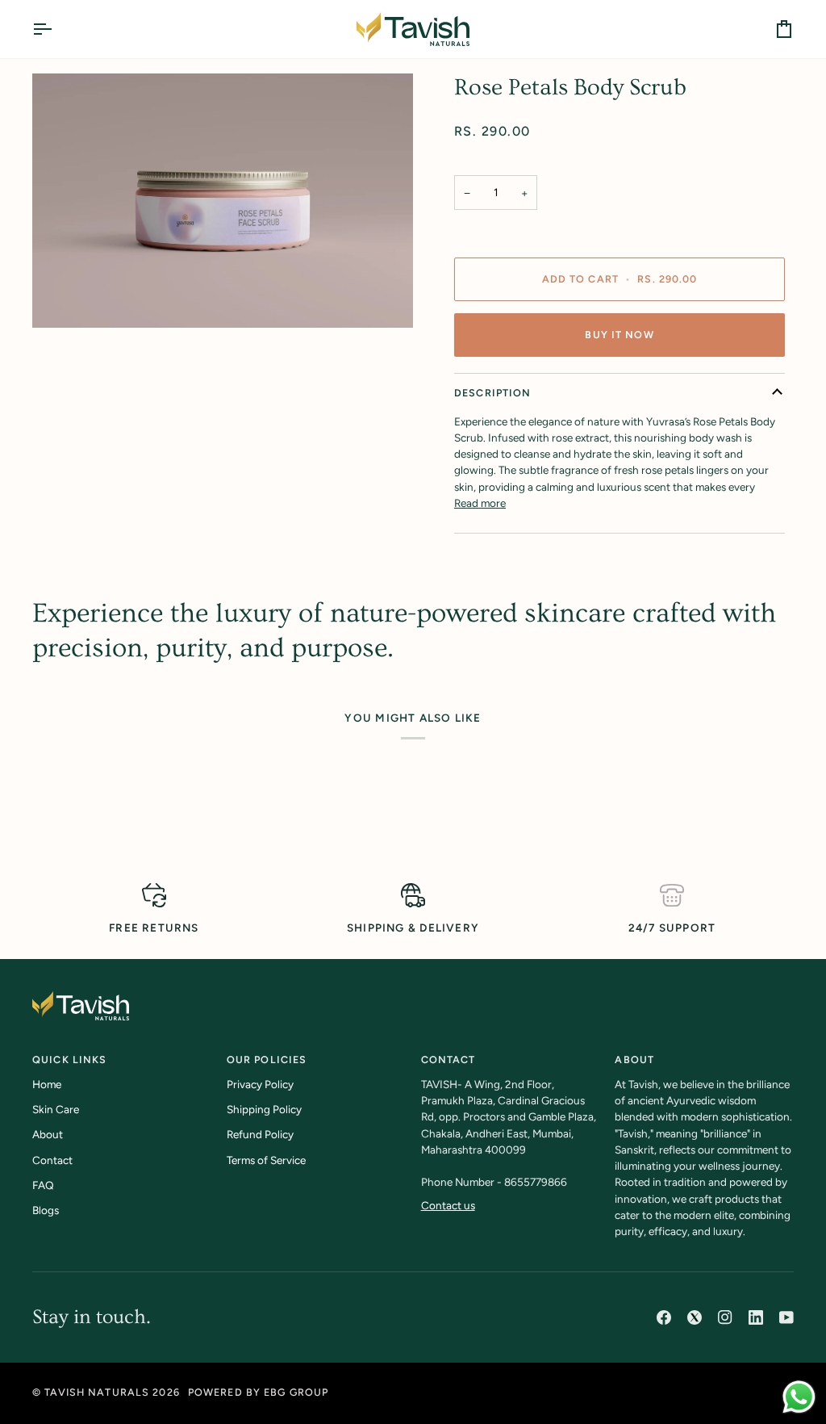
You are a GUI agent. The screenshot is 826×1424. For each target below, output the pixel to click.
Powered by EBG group (258, 1392)
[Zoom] (222, 200)
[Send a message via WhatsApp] (799, 1397)
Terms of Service (266, 1160)
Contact (52, 1160)
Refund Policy (260, 1134)
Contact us (448, 1205)
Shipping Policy (264, 1109)
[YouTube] (786, 1317)
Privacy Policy (260, 1084)
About (47, 1134)
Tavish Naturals (96, 1392)
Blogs (45, 1210)
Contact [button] (448, 1059)
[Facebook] (664, 1317)
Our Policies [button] (267, 1059)
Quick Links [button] (69, 1059)
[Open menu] (56, 29)
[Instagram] (725, 1317)
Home (46, 1084)
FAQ (43, 1185)
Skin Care (55, 1109)
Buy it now (619, 335)
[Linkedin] (756, 1317)
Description (492, 393)
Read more (480, 502)
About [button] (634, 1059)
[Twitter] (694, 1317)
